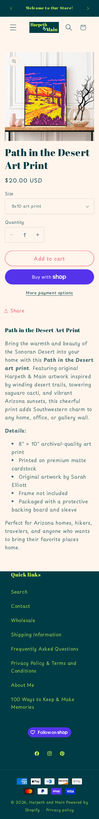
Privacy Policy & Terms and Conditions (43, 666)
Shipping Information (36, 634)
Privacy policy (60, 809)
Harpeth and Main (47, 802)
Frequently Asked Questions (45, 648)
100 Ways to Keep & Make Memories (43, 703)
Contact (20, 605)
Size (9, 194)
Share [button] (17, 310)
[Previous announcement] (11, 8)
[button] (13, 27)
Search (19, 591)
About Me (22, 684)
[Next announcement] (88, 8)
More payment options (49, 292)
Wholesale (23, 620)
